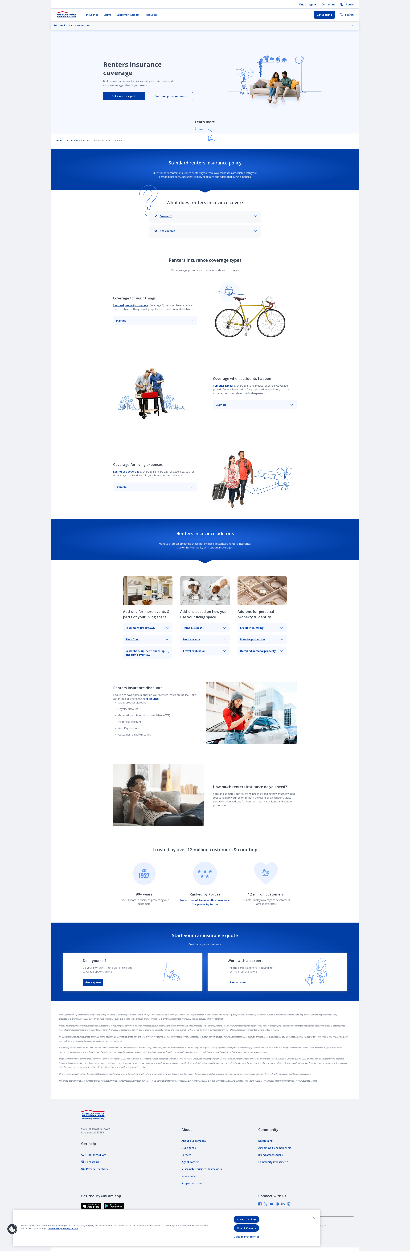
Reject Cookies (246, 1228)
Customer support (127, 14)
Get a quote (93, 982)
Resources (151, 14)
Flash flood (132, 639)
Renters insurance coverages (71, 25)
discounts (152, 698)
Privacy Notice (70, 1228)
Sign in (349, 4)
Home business (192, 628)
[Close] (313, 1217)
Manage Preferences (246, 1236)
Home (59, 140)
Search (349, 14)
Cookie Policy (55, 1228)
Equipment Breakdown (140, 628)
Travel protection (194, 651)
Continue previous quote (170, 96)
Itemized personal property (258, 651)
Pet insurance (191, 639)
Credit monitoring (252, 628)
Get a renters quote (124, 96)
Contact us (328, 4)
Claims (107, 14)
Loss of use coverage (126, 471)
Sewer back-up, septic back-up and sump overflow (145, 653)
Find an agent (307, 4)
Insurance (92, 14)
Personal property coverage (130, 305)
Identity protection (252, 639)
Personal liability (223, 385)
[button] (12, 1229)
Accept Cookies (246, 1219)
